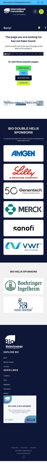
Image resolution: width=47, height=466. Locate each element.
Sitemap (5, 393)
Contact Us (23, 83)
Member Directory (8, 362)
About (5, 358)
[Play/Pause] (42, 2)
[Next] (38, 2)
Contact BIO (33, 447)
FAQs (23, 73)
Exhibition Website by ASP (23, 453)
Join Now (6, 366)
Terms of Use (24, 447)
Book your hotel (23, 78)
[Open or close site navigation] (41, 11)
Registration (6, 384)
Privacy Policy (14, 447)
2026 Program (23, 68)
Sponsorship (6, 389)
